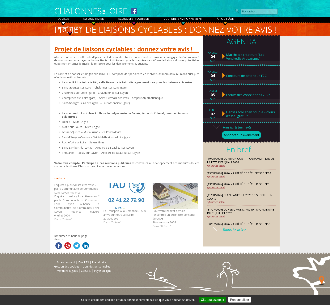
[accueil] (90, 11)
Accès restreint (66, 262)
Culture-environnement (183, 18)
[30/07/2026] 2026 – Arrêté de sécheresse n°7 (238, 224)
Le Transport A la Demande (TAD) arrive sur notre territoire (124, 212)
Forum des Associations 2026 (248, 95)
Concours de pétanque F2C (246, 76)
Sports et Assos (69, 28)
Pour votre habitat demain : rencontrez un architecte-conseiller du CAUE (174, 214)
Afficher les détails (216, 165)
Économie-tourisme (134, 18)
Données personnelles (96, 266)
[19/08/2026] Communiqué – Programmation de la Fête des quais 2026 (240, 160)
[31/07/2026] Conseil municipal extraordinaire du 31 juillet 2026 (240, 211)
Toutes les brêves (234, 229)
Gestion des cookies (66, 266)
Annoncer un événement (241, 135)
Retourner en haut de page (70, 236)
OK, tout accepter (212, 299)
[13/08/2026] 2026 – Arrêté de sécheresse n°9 (238, 184)
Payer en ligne (102, 270)
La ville (63, 18)
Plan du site (99, 262)
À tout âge (225, 18)
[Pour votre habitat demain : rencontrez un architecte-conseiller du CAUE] (175, 196)
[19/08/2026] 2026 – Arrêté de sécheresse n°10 (239, 173)
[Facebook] (134, 11)
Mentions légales (67, 270)
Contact (86, 270)
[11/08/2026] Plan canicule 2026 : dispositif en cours (239, 196)
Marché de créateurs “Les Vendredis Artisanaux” (245, 56)
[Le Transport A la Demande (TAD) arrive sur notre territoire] (126, 196)
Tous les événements (237, 127)
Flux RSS (83, 262)
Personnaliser (239, 299)
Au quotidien (93, 18)
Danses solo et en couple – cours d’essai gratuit (250, 114)
